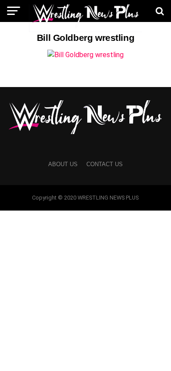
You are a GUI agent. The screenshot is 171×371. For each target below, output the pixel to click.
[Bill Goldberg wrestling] (85, 55)
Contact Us (104, 164)
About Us (63, 164)
